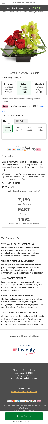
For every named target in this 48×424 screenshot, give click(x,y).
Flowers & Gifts (14, 11)
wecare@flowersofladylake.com (24, 378)
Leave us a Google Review (24, 391)
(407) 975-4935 (24, 375)
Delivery (8, 123)
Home (4, 11)
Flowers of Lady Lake (24, 3)
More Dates (40, 128)
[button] (42, 418)
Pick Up (23, 121)
